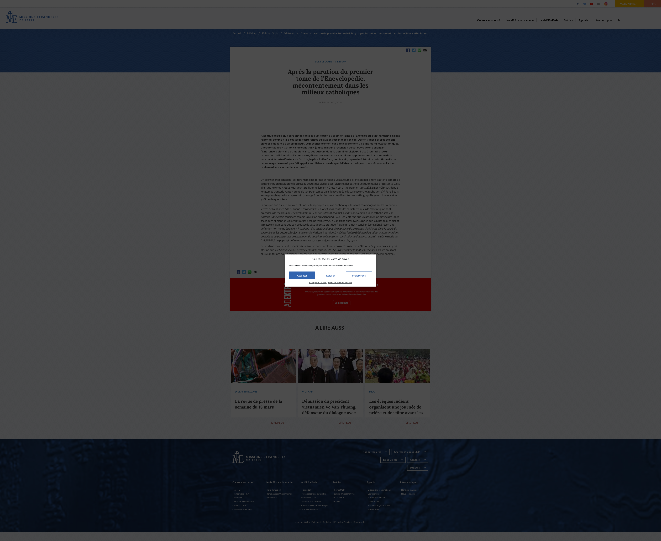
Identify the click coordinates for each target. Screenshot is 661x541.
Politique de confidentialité (340, 282)
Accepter (302, 275)
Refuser (330, 275)
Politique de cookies (318, 282)
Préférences (359, 275)
